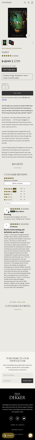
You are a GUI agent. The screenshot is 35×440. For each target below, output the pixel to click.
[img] (15, 209)
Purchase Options (9, 66)
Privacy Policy (17, 434)
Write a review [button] (17, 183)
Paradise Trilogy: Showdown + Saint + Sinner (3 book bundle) (15, 77)
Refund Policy (17, 430)
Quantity (5, 84)
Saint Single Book (9, 70)
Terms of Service (17, 425)
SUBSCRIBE (27, 380)
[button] (7, 56)
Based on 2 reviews (11, 180)
